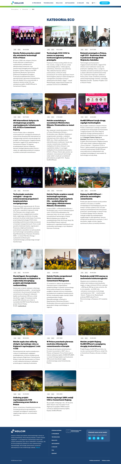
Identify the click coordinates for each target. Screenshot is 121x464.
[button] (94, 2)
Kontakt (105, 3)
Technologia (48, 3)
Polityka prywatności (94, 460)
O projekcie (36, 3)
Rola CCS (59, 3)
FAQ (87, 3)
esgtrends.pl (22, 306)
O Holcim (54, 446)
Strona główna (56, 430)
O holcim (80, 3)
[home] (17, 2)
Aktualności (69, 3)
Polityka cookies (106, 460)
